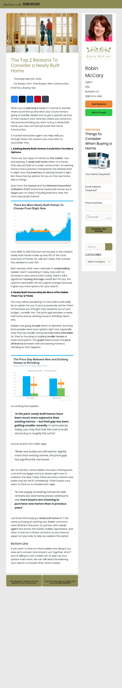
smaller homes (55, 336)
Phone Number (93, 203)
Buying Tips (29, 88)
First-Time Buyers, (37, 83)
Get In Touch (99, 112)
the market (56, 158)
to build (36, 325)
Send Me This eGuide (99, 230)
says (43, 444)
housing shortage (34, 279)
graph (40, 340)
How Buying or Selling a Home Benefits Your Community (24, 582)
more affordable (63, 333)
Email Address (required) (93, 188)
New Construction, (58, 83)
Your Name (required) (97, 174)
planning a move (35, 108)
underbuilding (61, 268)
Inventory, (16, 88)
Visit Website (99, 104)
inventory (36, 172)
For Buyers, (20, 83)
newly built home (37, 161)
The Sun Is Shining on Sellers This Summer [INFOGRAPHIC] (60, 582)
